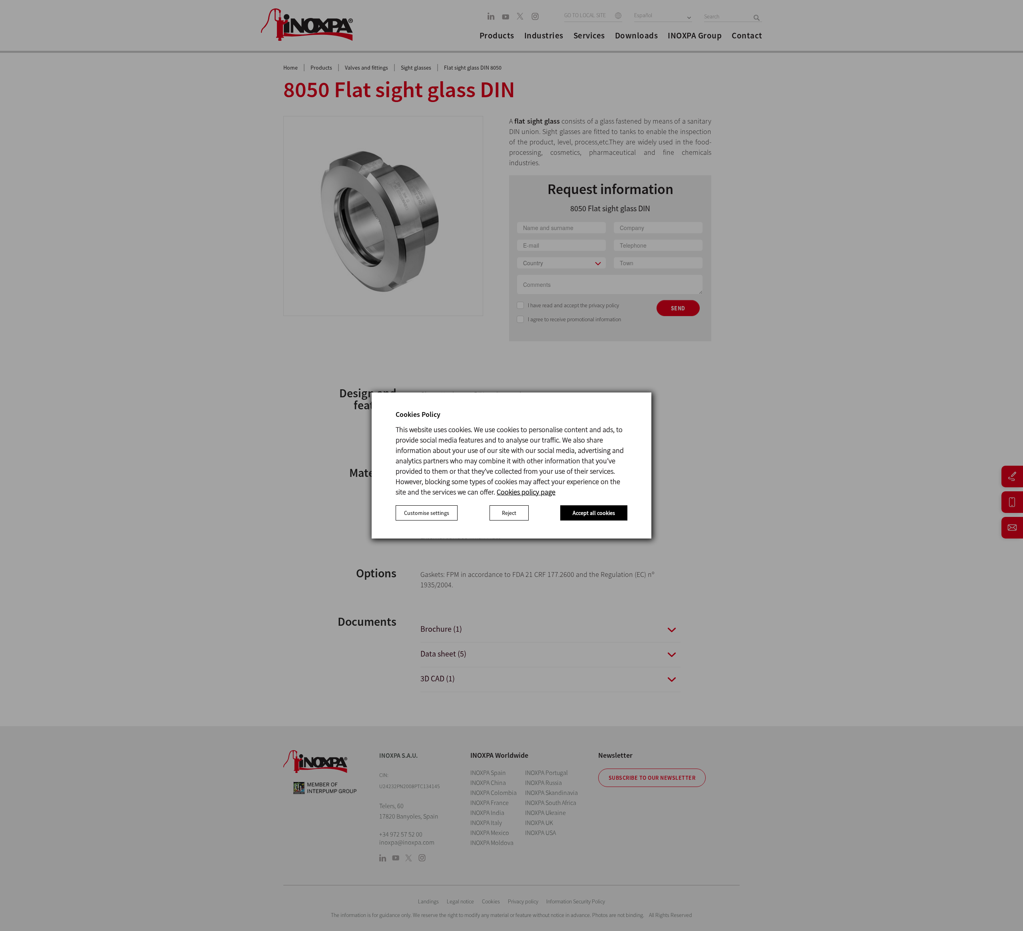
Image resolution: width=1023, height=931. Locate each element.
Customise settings (426, 513)
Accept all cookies (594, 513)
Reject (509, 513)
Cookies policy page (526, 492)
